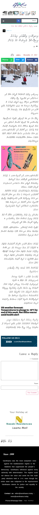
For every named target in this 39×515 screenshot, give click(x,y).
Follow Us (9, 30)
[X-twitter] (4, 30)
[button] (3, 21)
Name (36, 384)
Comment (34, 359)
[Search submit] (19, 21)
